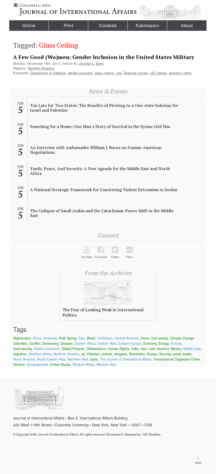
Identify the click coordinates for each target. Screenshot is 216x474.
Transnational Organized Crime (177, 359)
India (135, 348)
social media (182, 354)
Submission (147, 25)
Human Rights (118, 348)
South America (24, 359)
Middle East (192, 348)
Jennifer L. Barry (91, 63)
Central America (126, 338)
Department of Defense (48, 72)
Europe (176, 343)
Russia (152, 354)
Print (68, 25)
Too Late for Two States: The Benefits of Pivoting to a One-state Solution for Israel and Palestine (104, 107)
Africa (37, 338)
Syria (94, 359)
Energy (164, 343)
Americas (50, 338)
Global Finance (73, 348)
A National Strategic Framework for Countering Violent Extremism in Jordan (103, 189)
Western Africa (83, 364)
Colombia (20, 343)
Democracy (50, 343)
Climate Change (182, 338)
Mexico (176, 348)
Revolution (137, 354)
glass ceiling (104, 72)
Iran (143, 348)
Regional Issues (136, 72)
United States (60, 364)
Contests (108, 25)
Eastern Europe (129, 343)
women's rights (180, 72)
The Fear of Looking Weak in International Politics (103, 312)
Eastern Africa (85, 343)
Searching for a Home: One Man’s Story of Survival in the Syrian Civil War (100, 126)
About (187, 25)
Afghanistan (22, 338)
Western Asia (106, 364)
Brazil (91, 338)
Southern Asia (77, 359)
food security (22, 348)
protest (107, 354)
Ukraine (18, 364)
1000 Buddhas (151, 434)
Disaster (66, 343)
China (144, 338)
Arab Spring (67, 338)
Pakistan (93, 354)
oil (83, 354)
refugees (120, 354)
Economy (149, 343)
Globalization (96, 348)
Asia (81, 338)
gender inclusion (80, 72)
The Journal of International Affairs (125, 359)
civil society (159, 338)
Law (118, 72)
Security (165, 354)
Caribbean (104, 338)
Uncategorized (37, 364)
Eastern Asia (106, 343)
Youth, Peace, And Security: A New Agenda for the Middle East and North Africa (100, 171)
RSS (198, 463)
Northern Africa (40, 354)
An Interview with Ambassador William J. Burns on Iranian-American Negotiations (95, 150)
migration (20, 354)
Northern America (41, 68)
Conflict (34, 343)
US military (158, 72)
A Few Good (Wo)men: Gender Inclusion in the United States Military (103, 57)
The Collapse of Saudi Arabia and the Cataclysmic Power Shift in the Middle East (102, 213)
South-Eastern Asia (51, 359)
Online (29, 25)
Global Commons (47, 348)
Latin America (159, 348)
